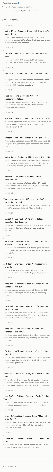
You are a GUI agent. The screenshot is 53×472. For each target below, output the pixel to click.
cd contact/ (20, 11)
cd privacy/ (33, 11)
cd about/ (9, 11)
